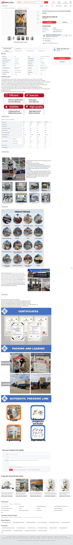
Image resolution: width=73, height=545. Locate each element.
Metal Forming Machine (58, 510)
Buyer (47, 5)
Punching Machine (26, 8)
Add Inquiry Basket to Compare (21, 42)
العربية (43, 538)
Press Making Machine (63, 527)
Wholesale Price (38, 536)
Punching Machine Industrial (54, 522)
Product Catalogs (17, 504)
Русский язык (26, 538)
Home (2, 8)
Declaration (48, 540)
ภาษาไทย (55, 538)
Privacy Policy (53, 540)
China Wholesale (31, 536)
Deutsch (34, 538)
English (10, 538)
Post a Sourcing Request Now (34, 469)
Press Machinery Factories (42, 527)
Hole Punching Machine (65, 522)
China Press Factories (31, 527)
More (2, 532)
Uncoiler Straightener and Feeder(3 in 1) (61, 506)
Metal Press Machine (53, 527)
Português (17, 538)
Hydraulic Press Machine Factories (8, 527)
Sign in (71, 3)
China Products (14, 536)
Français (21, 538)
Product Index (56, 536)
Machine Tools (20, 8)
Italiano (31, 538)
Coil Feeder (38, 508)
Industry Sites (44, 536)
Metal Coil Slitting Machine (41, 506)
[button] (47, 51)
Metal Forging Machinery (6, 522)
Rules (71, 5)
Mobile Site (61, 536)
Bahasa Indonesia (68, 538)
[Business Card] (70, 53)
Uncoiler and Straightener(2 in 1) (7, 508)
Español (13, 538)
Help (52, 5)
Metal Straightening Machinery (18, 522)
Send (11, 469)
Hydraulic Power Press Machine (30, 530)
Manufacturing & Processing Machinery (10, 8)
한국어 (46, 538)
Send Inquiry (49, 22)
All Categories (5, 5)
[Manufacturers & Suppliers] (7, 2)
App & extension (58, 5)
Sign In (44, 43)
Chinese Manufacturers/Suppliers (23, 536)
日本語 (49, 538)
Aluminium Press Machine (6, 530)
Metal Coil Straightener (58, 508)
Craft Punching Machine (42, 522)
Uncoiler (20, 508)
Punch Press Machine (5, 510)
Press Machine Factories (21, 527)
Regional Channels (50, 536)
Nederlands (38, 538)
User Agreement (42, 540)
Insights (65, 536)
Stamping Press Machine (18, 530)
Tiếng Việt (62, 538)
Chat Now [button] (65, 22)
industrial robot (39, 510)
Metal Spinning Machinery (31, 522)
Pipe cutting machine (5, 506)
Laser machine (21, 506)
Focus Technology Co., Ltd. (29, 540)
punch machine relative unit (24, 510)
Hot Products (9, 536)
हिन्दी (51, 538)
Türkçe (59, 538)
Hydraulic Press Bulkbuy (42, 530)
